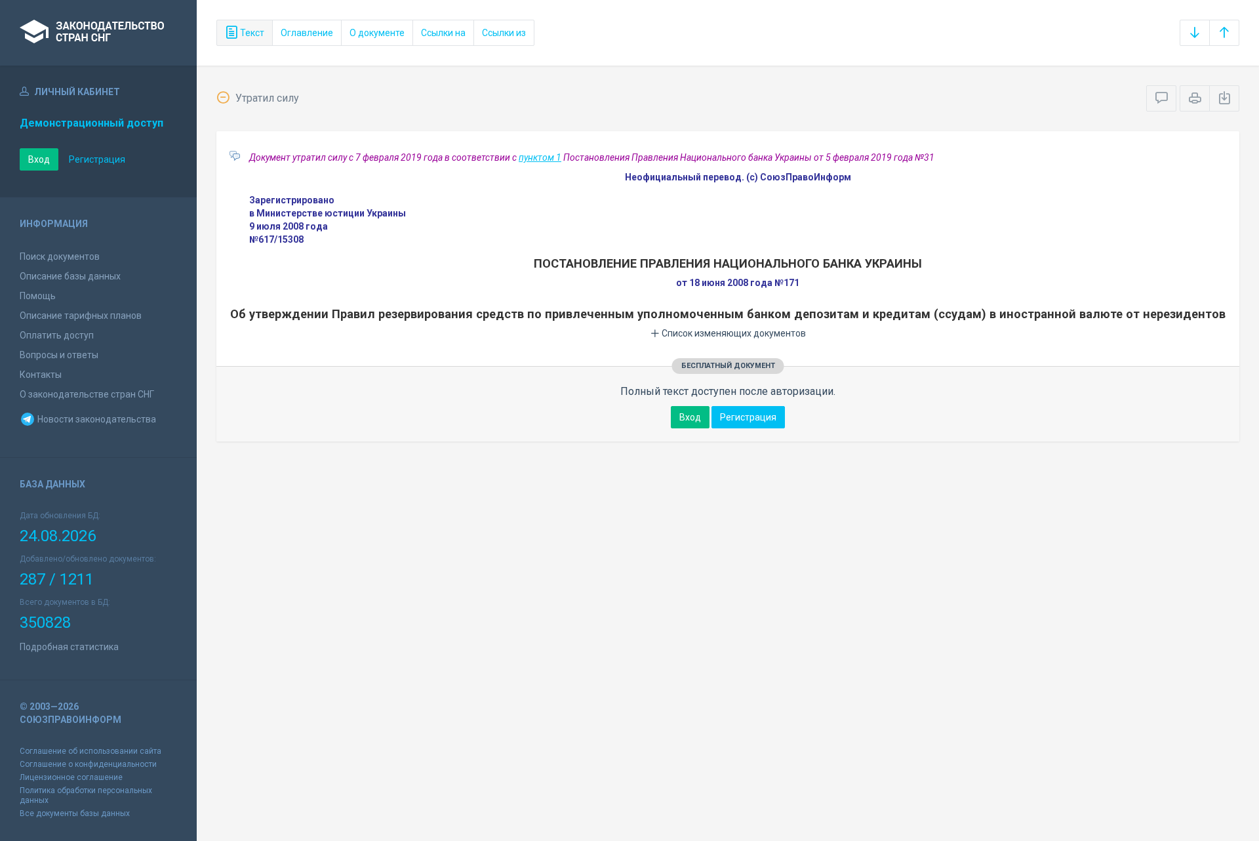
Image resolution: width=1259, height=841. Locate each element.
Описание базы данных (70, 276)
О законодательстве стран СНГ (87, 394)
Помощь (38, 296)
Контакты (41, 374)
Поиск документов (60, 256)
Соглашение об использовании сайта (90, 751)
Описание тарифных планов (81, 315)
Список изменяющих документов (733, 333)
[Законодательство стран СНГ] (98, 33)
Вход (39, 159)
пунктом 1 (540, 157)
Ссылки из (504, 33)
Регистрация (97, 159)
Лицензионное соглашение (71, 777)
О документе (377, 33)
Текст (251, 33)
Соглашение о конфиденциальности (88, 764)
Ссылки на (443, 33)
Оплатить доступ (57, 335)
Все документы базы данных (75, 813)
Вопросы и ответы (59, 355)
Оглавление (307, 33)
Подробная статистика (69, 647)
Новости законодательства (95, 419)
